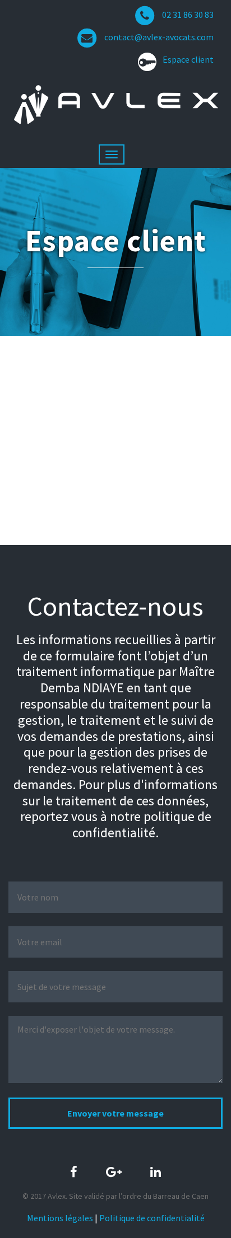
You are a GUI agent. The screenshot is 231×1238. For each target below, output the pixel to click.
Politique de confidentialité (152, 1217)
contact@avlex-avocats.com (159, 37)
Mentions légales (60, 1217)
